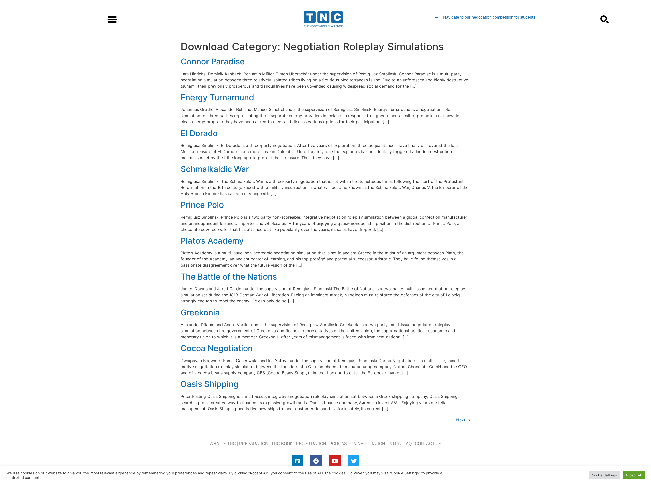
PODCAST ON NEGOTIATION (357, 443)
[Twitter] (353, 461)
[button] (112, 19)
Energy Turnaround (217, 97)
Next (463, 419)
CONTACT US (428, 443)
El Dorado (199, 133)
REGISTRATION (311, 443)
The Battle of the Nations (229, 277)
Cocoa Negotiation (217, 348)
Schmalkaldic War (215, 169)
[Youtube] (335, 461)
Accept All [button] (634, 475)
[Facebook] (316, 461)
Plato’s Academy (212, 241)
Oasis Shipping (210, 384)
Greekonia (200, 312)
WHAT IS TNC (223, 443)
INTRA (394, 443)
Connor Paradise (213, 61)
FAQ (408, 443)
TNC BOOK (282, 443)
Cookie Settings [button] (604, 475)
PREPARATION (253, 443)
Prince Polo (202, 205)
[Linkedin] (297, 461)
